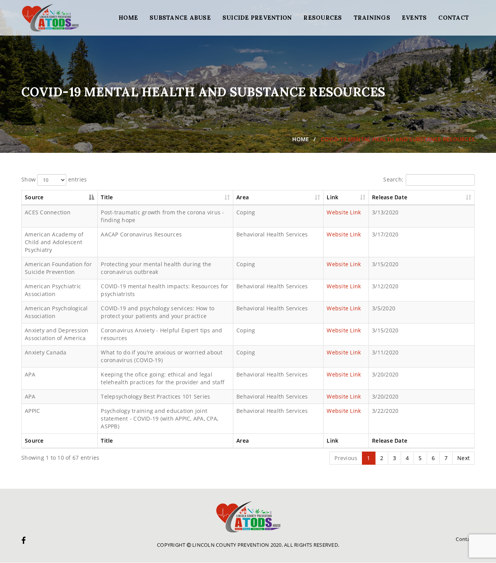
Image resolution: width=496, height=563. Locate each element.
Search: (393, 179)
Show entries (54, 179)
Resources (322, 17)
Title (107, 197)
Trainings (372, 17)
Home (128, 17)
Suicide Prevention (257, 17)
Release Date (389, 197)
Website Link (344, 212)
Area (242, 197)
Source (34, 197)
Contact (453, 17)
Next (463, 458)
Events (414, 17)
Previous (345, 458)
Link (332, 197)
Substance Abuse (180, 17)
